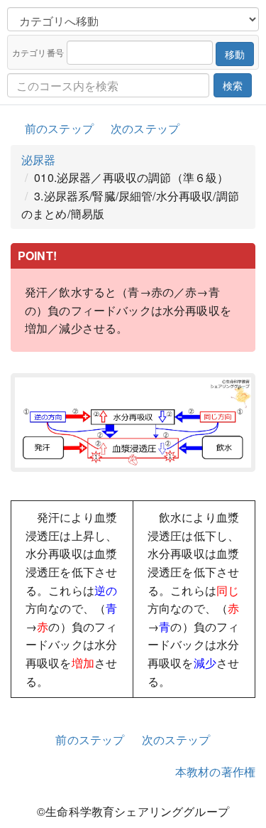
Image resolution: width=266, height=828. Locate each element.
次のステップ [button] (145, 128)
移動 (235, 54)
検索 (233, 85)
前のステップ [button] (59, 128)
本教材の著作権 (215, 771)
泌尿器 (38, 159)
